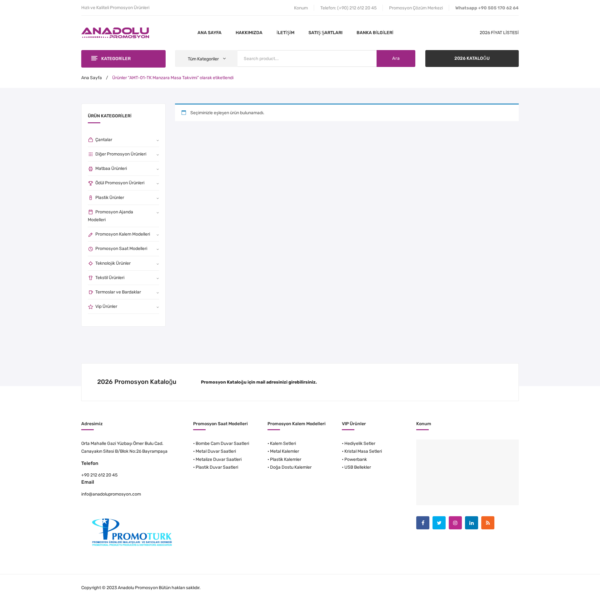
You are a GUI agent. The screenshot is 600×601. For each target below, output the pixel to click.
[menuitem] (210, 33)
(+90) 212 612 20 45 (357, 8)
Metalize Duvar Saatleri (219, 459)
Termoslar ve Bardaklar (118, 292)
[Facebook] (422, 522)
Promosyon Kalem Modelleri (122, 234)
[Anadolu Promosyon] (115, 32)
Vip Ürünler (106, 306)
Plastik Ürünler (109, 197)
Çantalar (103, 139)
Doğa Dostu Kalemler (291, 467)
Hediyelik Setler (359, 443)
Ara (396, 58)
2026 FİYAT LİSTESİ (499, 32)
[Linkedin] (471, 522)
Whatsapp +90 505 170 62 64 (487, 8)
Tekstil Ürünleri (109, 277)
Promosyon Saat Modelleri (121, 248)
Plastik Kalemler (285, 459)
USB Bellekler (357, 467)
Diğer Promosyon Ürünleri (120, 154)
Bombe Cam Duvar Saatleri (222, 443)
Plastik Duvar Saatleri (217, 467)
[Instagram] (455, 522)
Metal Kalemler (284, 451)
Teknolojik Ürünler (113, 263)
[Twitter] (439, 522)
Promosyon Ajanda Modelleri (110, 215)
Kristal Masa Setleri (363, 451)
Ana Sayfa (91, 77)
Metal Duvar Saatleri (216, 451)
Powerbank (355, 459)
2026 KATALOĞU (472, 58)
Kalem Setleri (283, 443)
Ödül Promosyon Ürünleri (119, 183)
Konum (301, 8)
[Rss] (487, 522)
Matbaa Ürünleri (111, 168)
